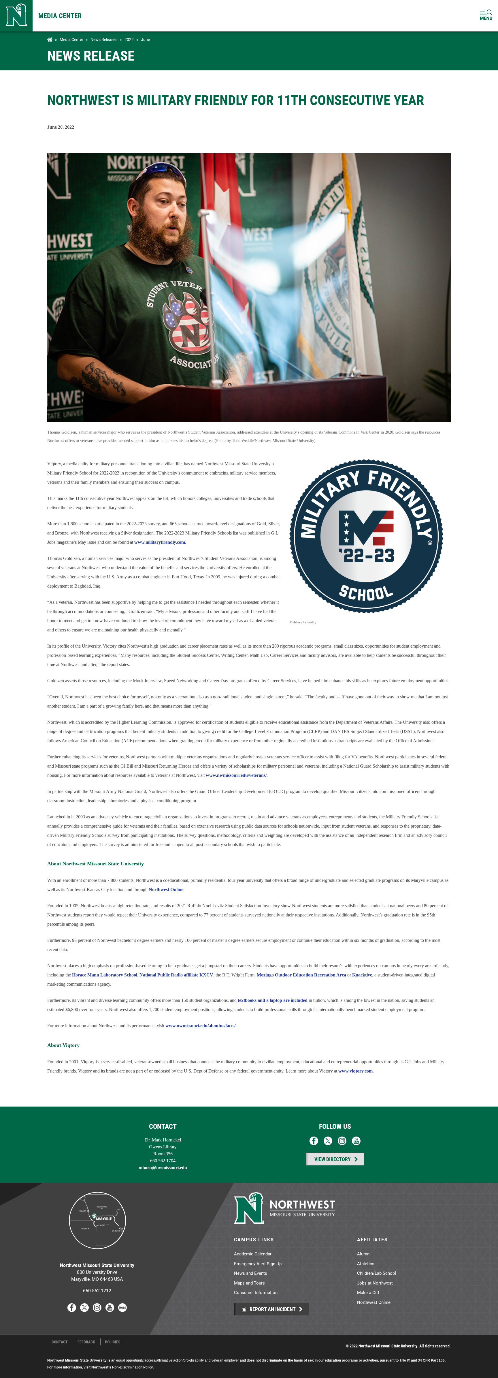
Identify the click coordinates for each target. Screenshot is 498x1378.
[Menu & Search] (486, 15)
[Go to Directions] (97, 1253)
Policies (112, 1342)
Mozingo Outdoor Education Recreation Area (301, 974)
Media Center (60, 15)
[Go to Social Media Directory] (122, 1310)
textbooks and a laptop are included (273, 1000)
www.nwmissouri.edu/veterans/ (236, 775)
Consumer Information (256, 1292)
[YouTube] (109, 1310)
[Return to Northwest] (16, 15)
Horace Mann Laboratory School (104, 974)
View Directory (332, 1159)
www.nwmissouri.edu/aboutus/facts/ (200, 1025)
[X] (84, 1310)
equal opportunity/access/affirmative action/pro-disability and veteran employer (177, 1360)
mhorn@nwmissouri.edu (163, 1167)
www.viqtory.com (355, 1070)
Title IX (404, 1360)
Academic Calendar (252, 1254)
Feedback (86, 1342)
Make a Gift (368, 1292)
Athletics (365, 1263)
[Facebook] (71, 1310)
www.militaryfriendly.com (159, 542)
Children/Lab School (376, 1273)
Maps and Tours (249, 1283)
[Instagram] (97, 1310)
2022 (129, 39)
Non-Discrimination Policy (132, 1367)
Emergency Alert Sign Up (258, 1263)
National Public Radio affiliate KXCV (176, 974)
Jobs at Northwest (375, 1283)
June (145, 39)
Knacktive (362, 974)
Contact (60, 1342)
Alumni (364, 1254)
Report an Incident (272, 1309)
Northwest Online (166, 889)
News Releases (103, 39)
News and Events (250, 1273)
